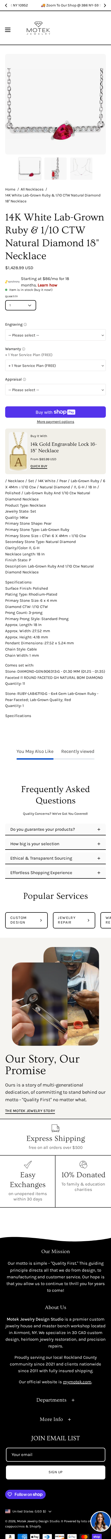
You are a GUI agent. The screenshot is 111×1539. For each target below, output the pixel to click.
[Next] (104, 5)
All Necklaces (32, 189)
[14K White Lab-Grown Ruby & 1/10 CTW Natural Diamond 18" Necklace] (29, 168)
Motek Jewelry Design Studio (38, 1521)
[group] (55, 5)
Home (10, 189)
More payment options (55, 421)
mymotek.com (77, 1381)
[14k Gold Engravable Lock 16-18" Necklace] (18, 451)
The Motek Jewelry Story (30, 1111)
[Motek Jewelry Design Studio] (38, 28)
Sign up (56, 1472)
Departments (51, 1400)
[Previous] (6, 5)
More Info (51, 1419)
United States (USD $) (29, 1511)
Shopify (35, 1526)
